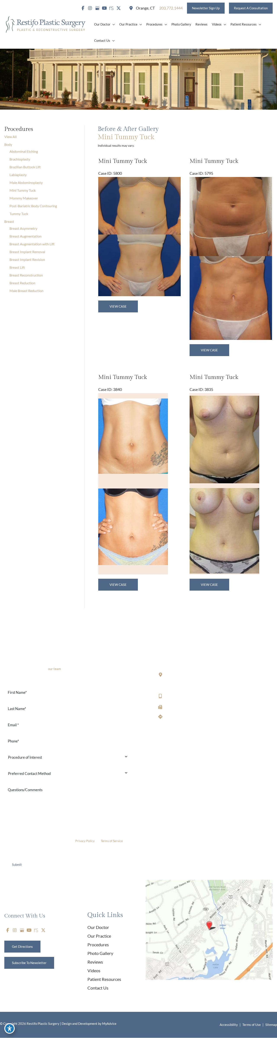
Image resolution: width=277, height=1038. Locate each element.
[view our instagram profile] (90, 8)
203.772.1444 (176, 695)
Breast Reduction (22, 283)
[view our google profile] (97, 8)
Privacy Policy (85, 841)
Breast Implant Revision (27, 259)
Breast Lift (17, 267)
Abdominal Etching (24, 151)
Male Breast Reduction (26, 291)
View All (10, 137)
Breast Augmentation (26, 236)
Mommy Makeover (24, 198)
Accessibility (229, 1025)
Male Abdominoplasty (26, 182)
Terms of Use (251, 1025)
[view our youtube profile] (104, 8)
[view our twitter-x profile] (118, 8)
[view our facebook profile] (83, 8)
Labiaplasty (18, 175)
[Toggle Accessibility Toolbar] (9, 1028)
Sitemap (271, 1025)
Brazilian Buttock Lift (25, 167)
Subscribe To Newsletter (29, 963)
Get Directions (177, 717)
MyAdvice (108, 1023)
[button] (206, 8)
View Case (118, 306)
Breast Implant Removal (27, 252)
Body (8, 144)
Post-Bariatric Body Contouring (33, 206)
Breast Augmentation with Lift (32, 244)
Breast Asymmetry (23, 228)
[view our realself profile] (111, 8)
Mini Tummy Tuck (23, 190)
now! (58, 669)
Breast (9, 221)
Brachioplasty (20, 159)
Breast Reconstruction (26, 275)
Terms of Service (112, 841)
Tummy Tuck (19, 214)
